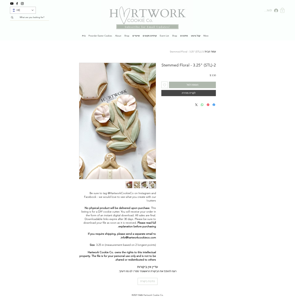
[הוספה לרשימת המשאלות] (164, 85)
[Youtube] (12, 3)
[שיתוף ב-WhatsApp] (202, 105)
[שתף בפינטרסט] (208, 105)
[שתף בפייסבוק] (214, 105)
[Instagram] (22, 3)
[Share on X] (196, 105)
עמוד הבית (210, 51)
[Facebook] (17, 3)
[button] (282, 10)
